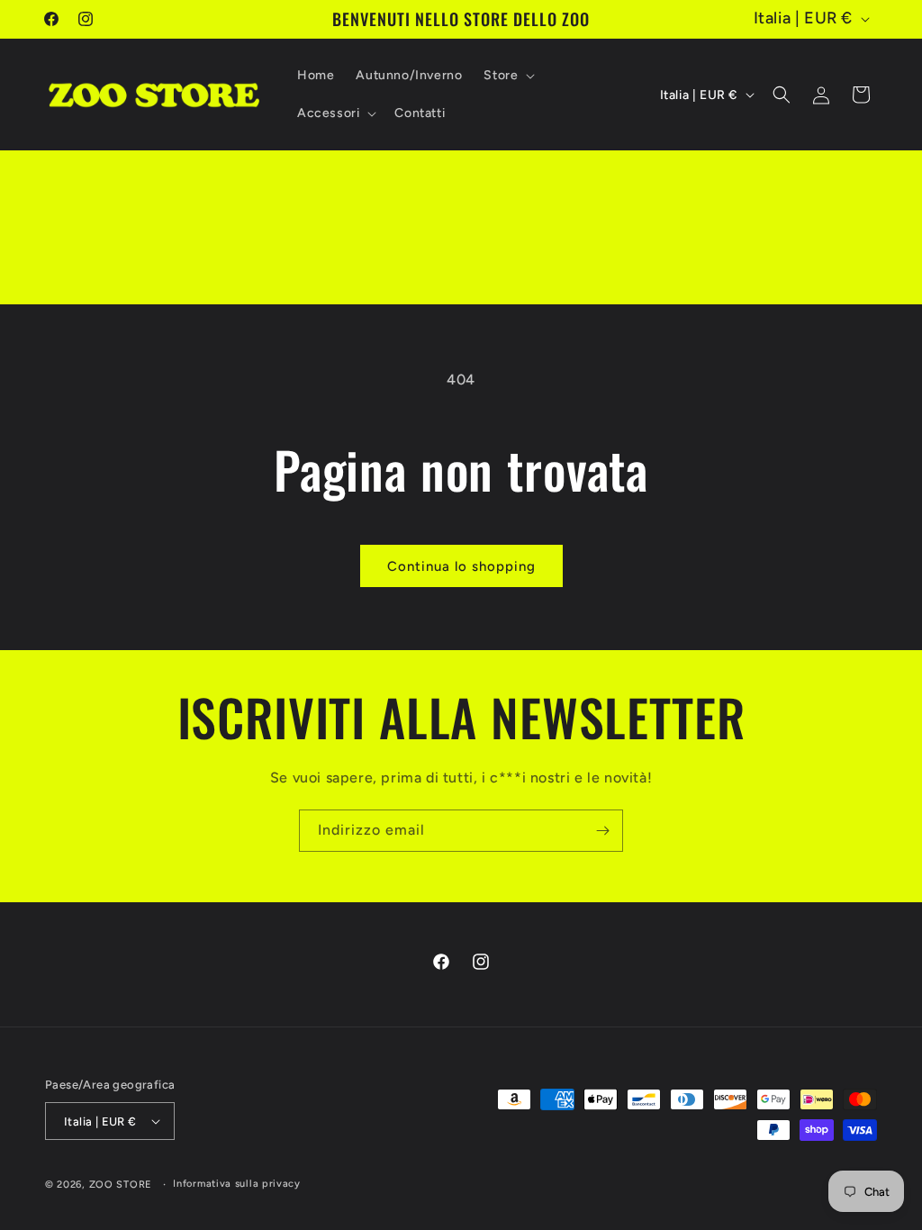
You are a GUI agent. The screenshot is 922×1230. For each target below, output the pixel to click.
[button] (507, 76)
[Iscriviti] (602, 830)
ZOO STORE (120, 1184)
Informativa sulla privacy (237, 1183)
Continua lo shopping (461, 566)
